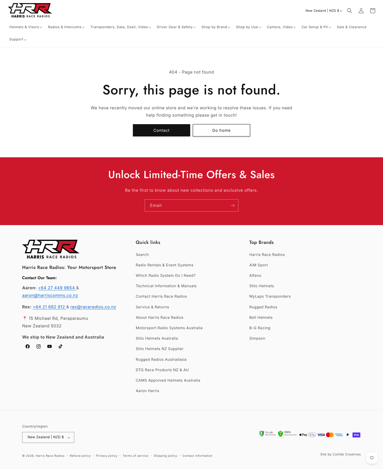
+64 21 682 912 (49, 306)
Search (142, 254)
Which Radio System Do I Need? (166, 275)
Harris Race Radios (267, 254)
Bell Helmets (261, 317)
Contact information (197, 456)
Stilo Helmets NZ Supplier (160, 349)
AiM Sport (258, 265)
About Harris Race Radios (159, 317)
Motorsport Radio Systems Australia (169, 328)
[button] (26, 27)
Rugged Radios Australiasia (161, 359)
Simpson (257, 338)
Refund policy (80, 456)
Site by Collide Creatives (340, 454)
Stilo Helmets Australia (157, 338)
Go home (221, 130)
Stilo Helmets (261, 286)
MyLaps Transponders (270, 296)
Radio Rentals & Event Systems (164, 265)
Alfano (255, 275)
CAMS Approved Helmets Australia (168, 380)
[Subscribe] (232, 205)
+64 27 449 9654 (57, 287)
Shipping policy (165, 456)
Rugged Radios (263, 307)
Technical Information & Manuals (166, 286)
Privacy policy (107, 456)
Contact (161, 130)
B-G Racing (259, 328)
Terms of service (136, 456)
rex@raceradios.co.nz (93, 306)
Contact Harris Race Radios (161, 296)
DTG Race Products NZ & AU (162, 370)
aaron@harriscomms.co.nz (50, 295)
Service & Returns (152, 307)
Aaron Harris (147, 391)
